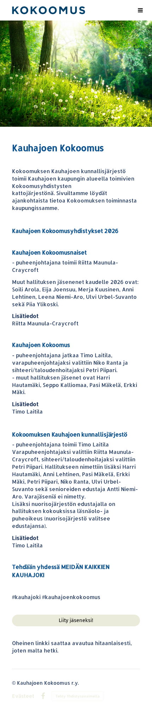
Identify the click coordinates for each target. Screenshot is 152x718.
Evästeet (23, 696)
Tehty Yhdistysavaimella (77, 696)
